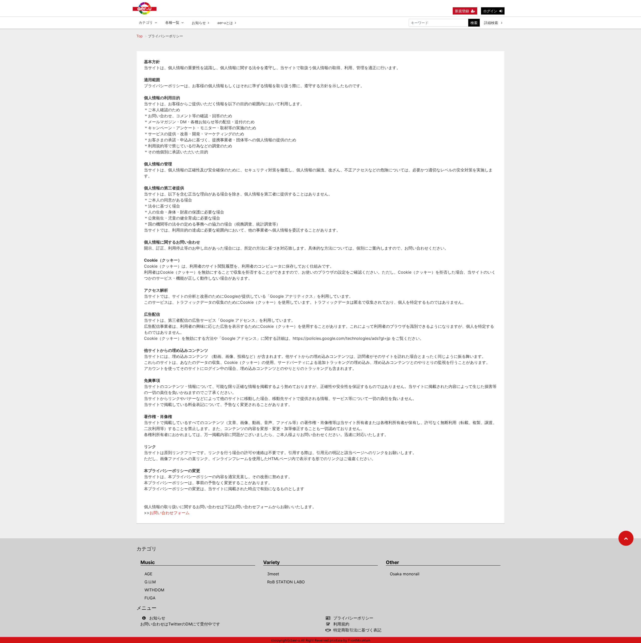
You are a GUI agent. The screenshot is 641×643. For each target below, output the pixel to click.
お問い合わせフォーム (169, 512)
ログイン (490, 11)
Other (392, 562)
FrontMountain (359, 640)
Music (147, 562)
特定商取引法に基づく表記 (357, 629)
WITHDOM (154, 589)
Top (139, 36)
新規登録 (462, 11)
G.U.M (150, 581)
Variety (271, 562)
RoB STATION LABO (286, 581)
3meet (273, 573)
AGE (148, 573)
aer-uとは (225, 23)
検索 (473, 23)
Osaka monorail (404, 573)
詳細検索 (491, 23)
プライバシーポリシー (353, 617)
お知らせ (199, 23)
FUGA (149, 597)
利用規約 (341, 623)
